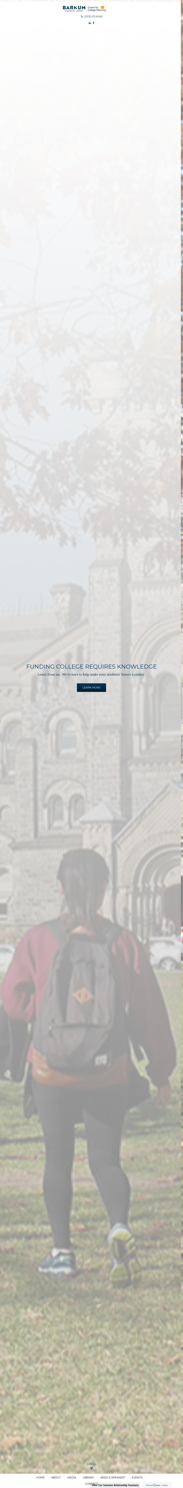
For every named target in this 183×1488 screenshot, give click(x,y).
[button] (40, 1477)
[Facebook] (93, 23)
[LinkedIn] (90, 23)
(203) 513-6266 (93, 16)
